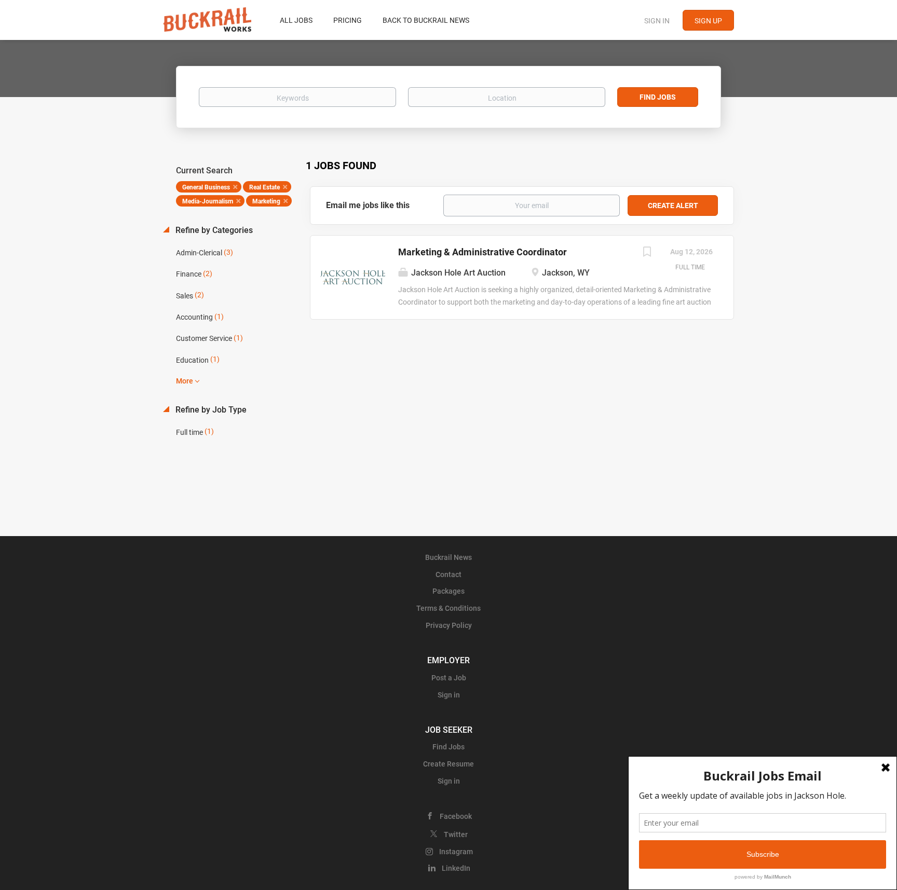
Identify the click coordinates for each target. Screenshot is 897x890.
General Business (206, 187)
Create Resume (448, 764)
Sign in (657, 21)
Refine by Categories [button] (213, 230)
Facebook (456, 816)
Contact (448, 574)
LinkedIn (456, 868)
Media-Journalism (207, 201)
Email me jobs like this (368, 205)
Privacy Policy (449, 625)
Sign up (708, 21)
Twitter (456, 834)
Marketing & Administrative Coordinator (482, 252)
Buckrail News (448, 557)
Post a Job (448, 678)
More (184, 381)
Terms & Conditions (448, 608)
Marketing (266, 201)
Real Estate (264, 187)
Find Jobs (658, 97)
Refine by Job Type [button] (210, 410)
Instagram (456, 851)
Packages (448, 591)
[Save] (647, 253)
